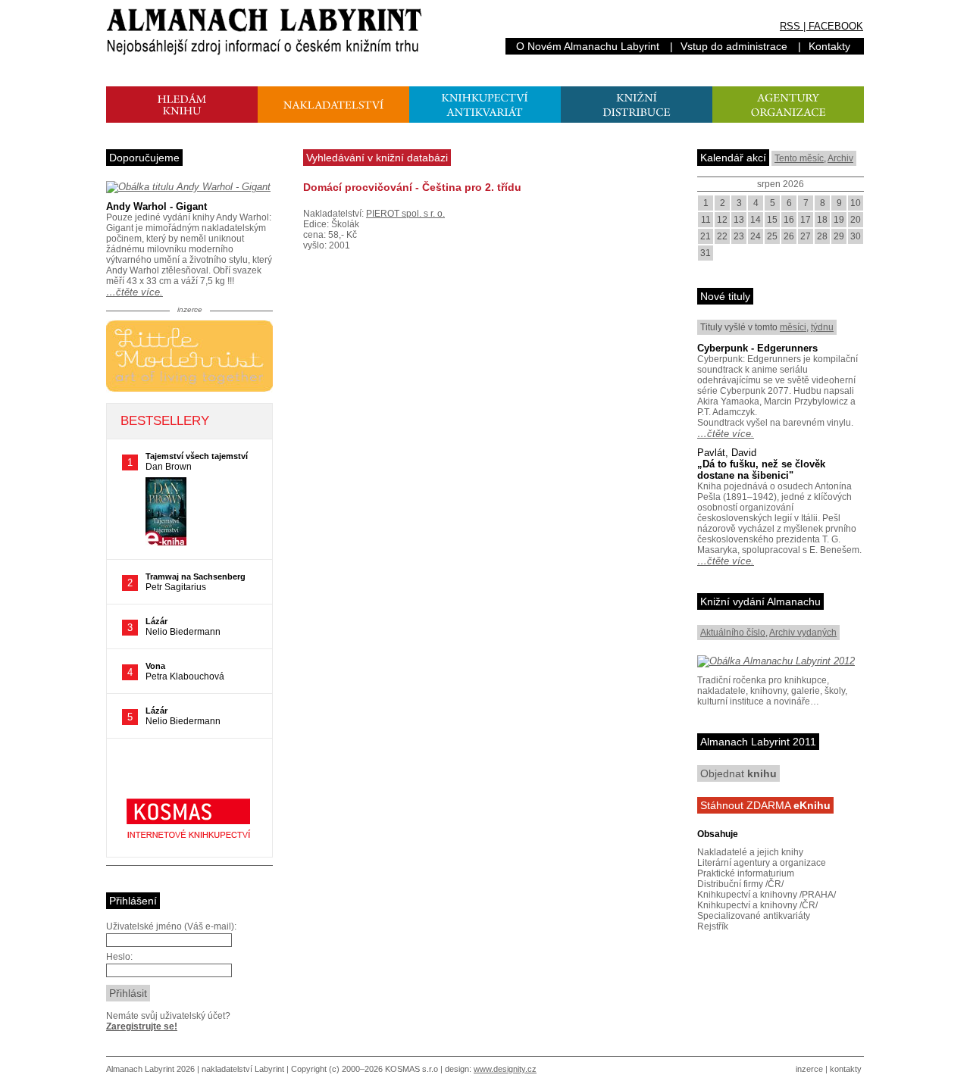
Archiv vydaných (803, 632)
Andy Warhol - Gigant (156, 206)
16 (789, 219)
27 (805, 236)
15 (772, 219)
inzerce (809, 1068)
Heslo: (119, 956)
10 (855, 203)
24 (755, 236)
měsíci (793, 327)
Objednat (738, 773)
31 (705, 253)
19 (839, 219)
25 (772, 236)
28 (822, 236)
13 (739, 219)
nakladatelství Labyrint (243, 1068)
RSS (790, 26)
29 (839, 236)
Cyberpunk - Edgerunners (757, 348)
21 (705, 236)
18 (822, 219)
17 (805, 219)
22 (722, 236)
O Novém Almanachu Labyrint (587, 46)
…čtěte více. (134, 292)
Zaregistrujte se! (141, 1026)
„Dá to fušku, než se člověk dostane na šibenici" (761, 469)
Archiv (840, 158)
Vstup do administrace (734, 46)
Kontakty (829, 46)
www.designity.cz (505, 1068)
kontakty (846, 1068)
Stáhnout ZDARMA (765, 805)
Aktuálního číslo (732, 632)
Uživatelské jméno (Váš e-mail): (171, 926)
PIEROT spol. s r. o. (405, 213)
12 (722, 219)
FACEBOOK (836, 26)
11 (706, 219)
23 (739, 236)
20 (855, 219)
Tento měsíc (799, 158)
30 (855, 236)
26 (789, 236)
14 (755, 219)
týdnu (822, 327)
